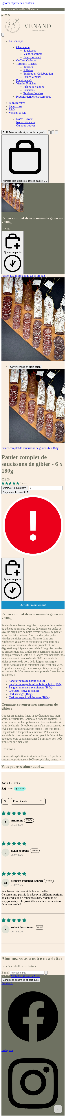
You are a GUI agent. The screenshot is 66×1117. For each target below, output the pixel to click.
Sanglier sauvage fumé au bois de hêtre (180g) (35, 684)
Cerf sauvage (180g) (20, 694)
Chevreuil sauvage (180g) (24, 690)
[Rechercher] (2, 35)
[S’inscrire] (46, 973)
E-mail (5, 972)
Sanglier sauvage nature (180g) (27, 680)
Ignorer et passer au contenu (17, 3)
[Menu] (33, 15)
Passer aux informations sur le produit (23, 275)
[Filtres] (5, 801)
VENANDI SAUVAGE (25, 976)
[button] (10, 483)
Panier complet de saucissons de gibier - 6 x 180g (29, 448)
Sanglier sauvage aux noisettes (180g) (30, 687)
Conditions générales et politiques (21, 979)
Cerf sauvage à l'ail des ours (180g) (29, 697)
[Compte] (52, 132)
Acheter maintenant (33, 605)
